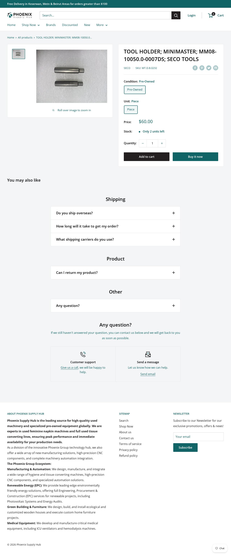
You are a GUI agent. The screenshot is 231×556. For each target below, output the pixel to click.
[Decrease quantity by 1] (143, 143)
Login (192, 15)
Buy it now (195, 157)
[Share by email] (215, 67)
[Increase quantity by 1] (162, 143)
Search (123, 421)
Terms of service (130, 444)
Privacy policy (128, 450)
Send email (147, 374)
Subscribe (185, 447)
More (100, 25)
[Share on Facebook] (195, 67)
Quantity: (130, 143)
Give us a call (69, 368)
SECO (127, 68)
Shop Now (29, 25)
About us (125, 432)
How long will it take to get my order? (87, 226)
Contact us (126, 438)
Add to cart (146, 157)
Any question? (68, 305)
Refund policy (128, 456)
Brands (51, 25)
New (87, 25)
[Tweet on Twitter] (208, 67)
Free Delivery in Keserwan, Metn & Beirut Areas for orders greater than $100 (57, 4)
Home (11, 25)
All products (25, 37)
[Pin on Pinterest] (201, 67)
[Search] (175, 15)
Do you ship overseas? (74, 213)
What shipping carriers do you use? (85, 239)
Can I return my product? (77, 272)
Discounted (70, 25)
